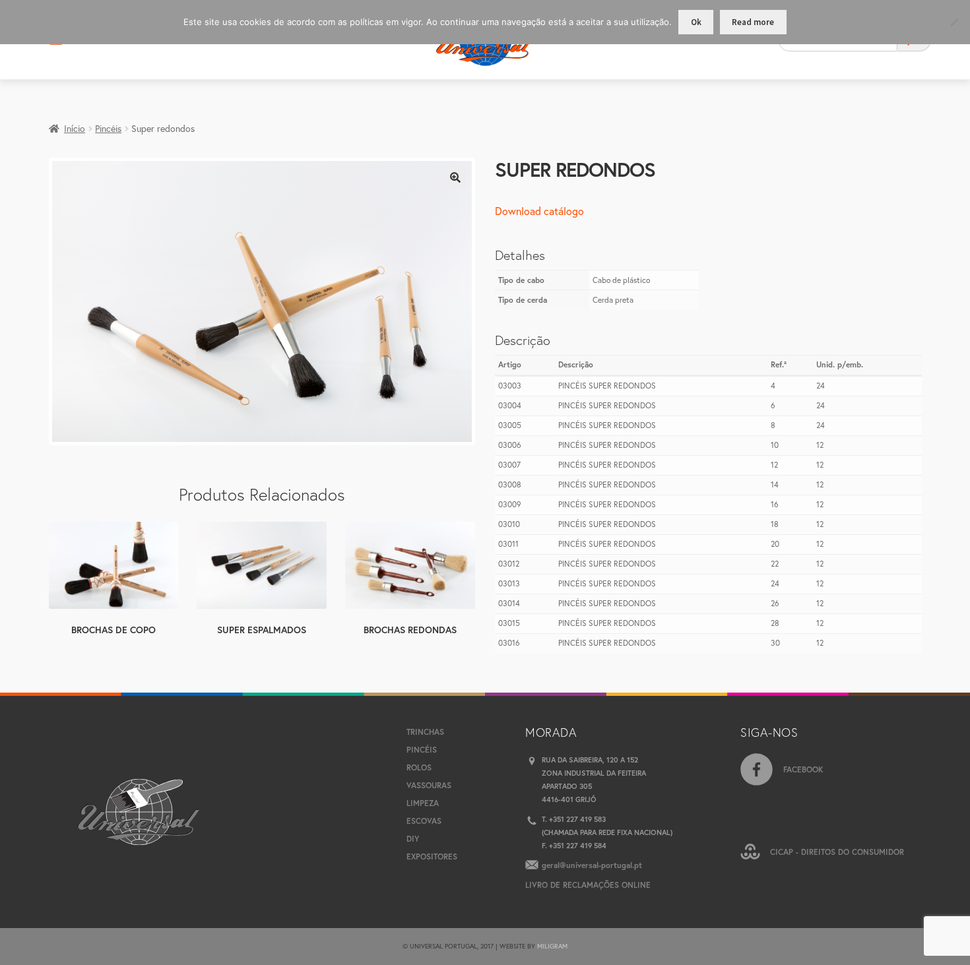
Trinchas (425, 732)
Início (74, 128)
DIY (412, 839)
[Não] (953, 22)
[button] (455, 177)
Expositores (431, 856)
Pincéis (108, 128)
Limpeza (422, 803)
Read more (753, 22)
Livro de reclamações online (588, 885)
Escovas (423, 821)
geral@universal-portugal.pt (592, 865)
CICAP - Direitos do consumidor (837, 852)
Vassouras (428, 785)
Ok (696, 22)
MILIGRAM (552, 946)
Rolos (419, 767)
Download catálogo (539, 211)
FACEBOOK (803, 769)
